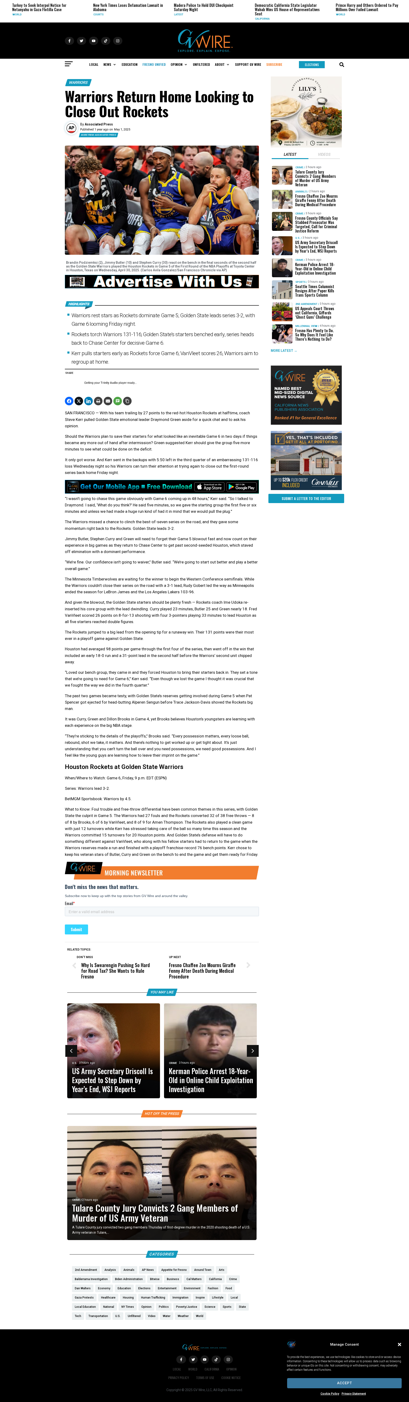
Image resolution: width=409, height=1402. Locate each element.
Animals (301, 191)
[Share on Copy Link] (127, 401)
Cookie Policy (329, 1393)
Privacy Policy (178, 1377)
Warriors (78, 82)
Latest (145, 14)
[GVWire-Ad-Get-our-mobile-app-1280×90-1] (162, 492)
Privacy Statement (354, 1393)
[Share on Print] (98, 401)
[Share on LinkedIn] (88, 401)
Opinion (231, 1368)
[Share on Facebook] (69, 401)
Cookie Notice (231, 1377)
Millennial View (306, 326)
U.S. (74, 1063)
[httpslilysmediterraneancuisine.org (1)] (306, 146)
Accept (344, 1383)
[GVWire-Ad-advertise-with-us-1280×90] (162, 287)
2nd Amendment (306, 304)
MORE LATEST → (284, 351)
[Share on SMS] (117, 401)
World (306, 14)
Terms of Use (205, 1377)
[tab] (290, 155)
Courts (65, 14)
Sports (300, 282)
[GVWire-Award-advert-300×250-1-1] (306, 423)
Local (177, 1368)
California (228, 18)
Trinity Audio (109, 382)
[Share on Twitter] (79, 401)
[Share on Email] (108, 401)
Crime (387, 14)
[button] (399, 1344)
